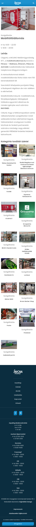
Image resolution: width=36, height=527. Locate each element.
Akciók (18, 391)
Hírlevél (18, 403)
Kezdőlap (18, 383)
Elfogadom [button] (18, 524)
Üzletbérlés (18, 395)
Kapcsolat (18, 399)
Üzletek (18, 387)
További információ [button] (26, 519)
